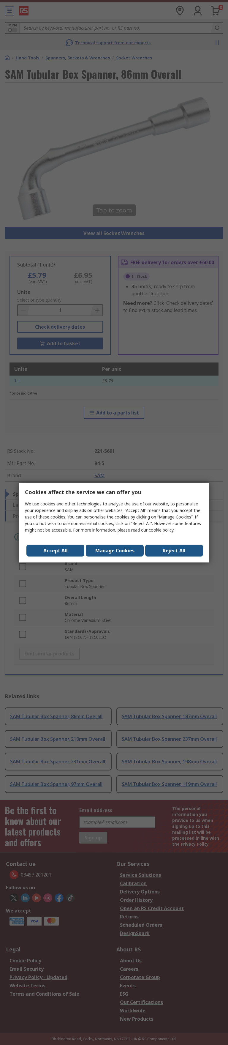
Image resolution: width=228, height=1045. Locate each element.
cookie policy (161, 530)
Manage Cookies (114, 550)
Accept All (55, 550)
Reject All (174, 550)
